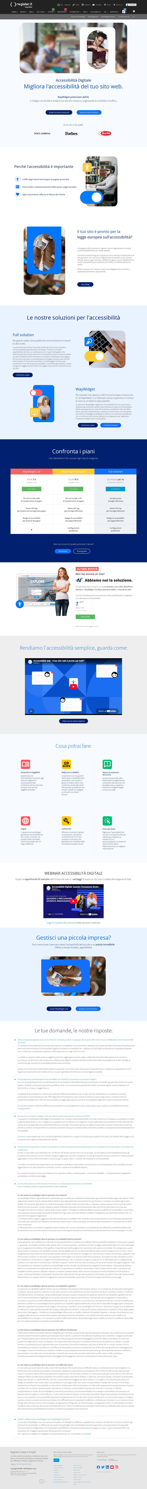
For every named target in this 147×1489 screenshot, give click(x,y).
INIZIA (56, 1460)
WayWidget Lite (93, 17)
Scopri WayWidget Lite (59, 1009)
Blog (62, 4)
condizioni (96, 626)
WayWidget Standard (108, 17)
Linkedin (107, 1467)
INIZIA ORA (85, 617)
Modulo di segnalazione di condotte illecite (82, 1483)
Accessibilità (95, 12)
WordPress (61, 12)
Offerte (77, 4)
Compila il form (24, 1108)
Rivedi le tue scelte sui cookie (103, 1472)
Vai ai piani (31, 489)
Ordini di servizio (78, 1465)
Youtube (112, 1467)
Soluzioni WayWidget (78, 17)
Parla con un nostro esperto (73, 721)
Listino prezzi (57, 1475)
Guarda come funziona (89, 112)
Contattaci (115, 489)
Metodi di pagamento (59, 1477)
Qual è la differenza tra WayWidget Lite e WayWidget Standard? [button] (44, 1419)
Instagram (116, 1467)
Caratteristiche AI (123, 17)
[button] (133, 16)
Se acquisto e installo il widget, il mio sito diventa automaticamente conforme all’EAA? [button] (54, 1116)
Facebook (98, 1467)
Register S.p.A (25, 1471)
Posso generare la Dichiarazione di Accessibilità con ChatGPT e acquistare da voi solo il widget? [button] (57, 1079)
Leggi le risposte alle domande (61, 922)
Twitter (103, 1467)
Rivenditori (98, 4)
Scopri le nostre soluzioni (59, 112)
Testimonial (67, 4)
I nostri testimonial (58, 1479)
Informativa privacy (58, 1468)
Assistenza (56, 1470)
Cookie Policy (77, 1470)
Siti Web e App (74, 12)
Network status (77, 1479)
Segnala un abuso (78, 1477)
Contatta (21, 1136)
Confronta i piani (22, 375)
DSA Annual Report (78, 1468)
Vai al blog (85, 284)
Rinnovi (109, 4)
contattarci (86, 1433)
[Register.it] (21, 5)
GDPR (85, 12)
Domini (14, 12)
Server (23, 12)
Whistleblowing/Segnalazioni (61, 1482)
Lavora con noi (77, 1472)
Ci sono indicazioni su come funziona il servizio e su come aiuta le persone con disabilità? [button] (55, 1183)
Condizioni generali (58, 1465)
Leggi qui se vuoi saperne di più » (21, 1464)
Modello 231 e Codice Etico (80, 1475)
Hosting (51, 12)
